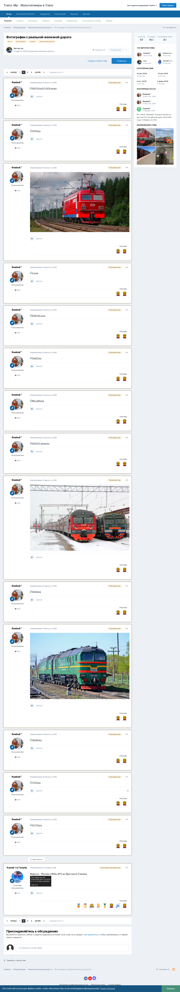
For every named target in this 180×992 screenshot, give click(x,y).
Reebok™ (17, 82)
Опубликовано (43, 82)
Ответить (121, 61)
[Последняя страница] (44, 72)
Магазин (86, 14)
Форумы (8, 21)
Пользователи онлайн (91, 21)
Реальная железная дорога (41, 51)
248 (18, 105)
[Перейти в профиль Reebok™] (17, 92)
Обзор (8, 14)
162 (18, 893)
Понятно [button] (171, 989)
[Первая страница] (7, 72)
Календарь (32, 21)
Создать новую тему (97, 61)
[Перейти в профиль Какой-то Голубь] (17, 877)
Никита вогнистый (171, 53)
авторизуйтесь (91, 934)
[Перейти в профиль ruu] (9, 50)
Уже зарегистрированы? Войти (141, 5)
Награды (58, 21)
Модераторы (72, 21)
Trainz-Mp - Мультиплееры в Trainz (28, 5)
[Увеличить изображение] (43, 88)
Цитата (39, 96)
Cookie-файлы (114, 985)
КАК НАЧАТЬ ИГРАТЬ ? (25, 14)
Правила (46, 21)
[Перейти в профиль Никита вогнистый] (159, 54)
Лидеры (109, 21)
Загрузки (74, 14)
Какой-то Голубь (17, 867)
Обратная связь (98, 985)
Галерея (19, 21)
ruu (21, 48)
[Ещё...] (126, 82)
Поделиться (99, 50)
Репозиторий (60, 14)
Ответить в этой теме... (31, 948)
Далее (38, 72)
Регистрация (168, 5)
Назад (14, 72)
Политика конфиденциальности (73, 985)
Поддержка (45, 14)
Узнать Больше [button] (107, 988)
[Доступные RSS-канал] (173, 969)
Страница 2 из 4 (55, 72)
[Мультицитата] (32, 96)
